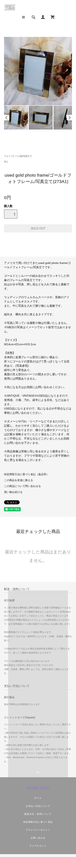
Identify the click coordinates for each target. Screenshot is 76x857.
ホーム (38, 798)
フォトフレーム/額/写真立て (18, 156)
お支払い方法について (38, 806)
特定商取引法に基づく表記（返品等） (26, 474)
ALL (6, 161)
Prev (6, 117)
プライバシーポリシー (38, 830)
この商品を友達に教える (18, 480)
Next (69, 117)
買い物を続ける (13, 492)
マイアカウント (38, 846)
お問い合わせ (38, 838)
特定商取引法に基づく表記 (38, 822)
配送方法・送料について (38, 814)
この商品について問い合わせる (22, 486)
